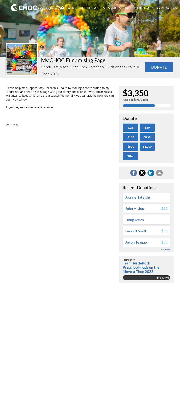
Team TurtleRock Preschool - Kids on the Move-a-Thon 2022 (141, 267)
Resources (96, 8)
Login (149, 8)
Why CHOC (76, 8)
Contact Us (167, 8)
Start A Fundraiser (124, 8)
